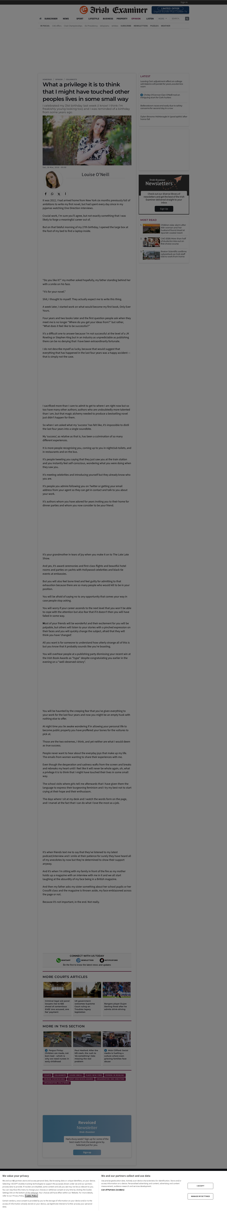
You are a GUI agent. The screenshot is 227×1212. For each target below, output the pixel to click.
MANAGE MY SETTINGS (200, 1196)
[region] (113, 1191)
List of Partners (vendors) (112, 1189)
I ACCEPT (200, 1185)
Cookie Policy (31, 1195)
